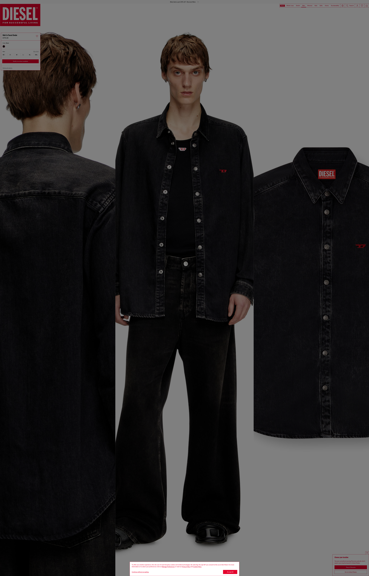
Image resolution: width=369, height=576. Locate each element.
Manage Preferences (168, 566)
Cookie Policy (197, 566)
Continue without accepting (140, 572)
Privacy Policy (186, 566)
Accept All (230, 572)
